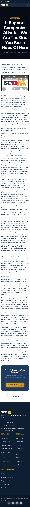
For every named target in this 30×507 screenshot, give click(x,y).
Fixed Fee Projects (6, 445)
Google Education (6, 481)
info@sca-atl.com (9, 425)
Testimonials (19, 461)
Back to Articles (16, 396)
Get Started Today (15, 385)
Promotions (19, 441)
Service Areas (5, 461)
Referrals (18, 445)
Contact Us (19, 464)
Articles (18, 458)
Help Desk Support (6, 448)
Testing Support (5, 474)
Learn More (19, 438)
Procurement (5, 484)
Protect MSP (4, 438)
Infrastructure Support (7, 477)
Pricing (3, 458)
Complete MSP (5, 441)
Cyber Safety (5, 488)
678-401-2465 (8, 422)
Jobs (17, 454)
